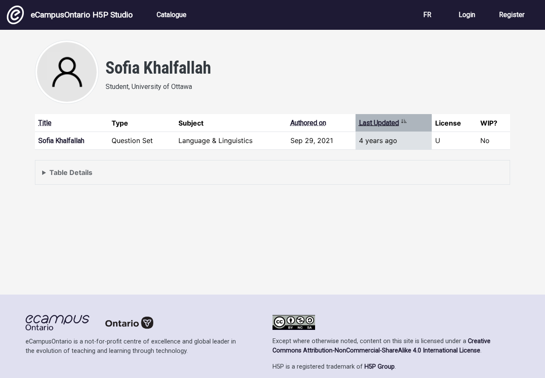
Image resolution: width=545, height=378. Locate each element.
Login (467, 15)
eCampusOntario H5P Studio (82, 15)
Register (512, 15)
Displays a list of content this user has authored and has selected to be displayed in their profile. (195, 176)
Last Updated (383, 123)
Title (45, 123)
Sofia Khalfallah (61, 141)
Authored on (308, 123)
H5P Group (379, 366)
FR (427, 15)
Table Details (70, 172)
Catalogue (171, 15)
